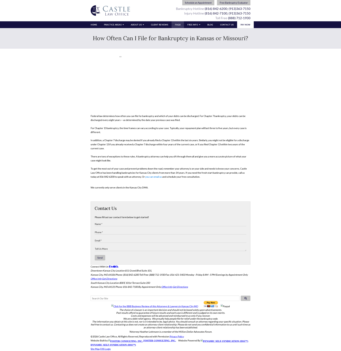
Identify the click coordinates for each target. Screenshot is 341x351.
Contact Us (227, 24)
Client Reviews (159, 24)
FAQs (177, 24)
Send (100, 257)
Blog (210, 24)
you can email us (153, 176)
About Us (136, 24)
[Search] (245, 298)
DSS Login (105, 348)
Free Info (192, 24)
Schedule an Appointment (198, 2)
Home (94, 24)
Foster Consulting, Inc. (159, 340)
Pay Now (245, 24)
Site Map (95, 348)
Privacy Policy (177, 336)
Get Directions (109, 278)
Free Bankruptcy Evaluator (234, 2)
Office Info (96, 278)
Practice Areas (113, 24)
